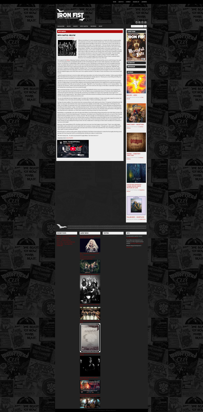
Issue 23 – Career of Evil (63, 238)
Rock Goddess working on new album (89, 274)
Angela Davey (142, 219)
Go (145, 26)
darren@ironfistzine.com (136, 243)
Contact (128, 2)
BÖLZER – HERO (132, 95)
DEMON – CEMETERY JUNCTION (133, 154)
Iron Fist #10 (70, 138)
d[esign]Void (129, 247)
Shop (100, 26)
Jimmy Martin (71, 38)
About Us (120, 2)
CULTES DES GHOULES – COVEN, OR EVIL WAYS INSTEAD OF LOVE (134, 186)
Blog (69, 26)
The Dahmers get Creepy (86, 259)
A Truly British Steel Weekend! (87, 257)
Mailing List (136, 2)
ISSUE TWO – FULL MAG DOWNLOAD (66, 242)
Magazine (60, 26)
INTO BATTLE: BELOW (66, 36)
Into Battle (84, 26)
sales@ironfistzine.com (132, 237)
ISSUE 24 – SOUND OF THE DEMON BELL (67, 236)
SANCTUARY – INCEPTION (135, 124)
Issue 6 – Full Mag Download (64, 240)
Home (114, 2)
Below (68, 60)
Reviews (93, 26)
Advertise (144, 2)
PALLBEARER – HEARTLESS (135, 217)
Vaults (75, 26)
